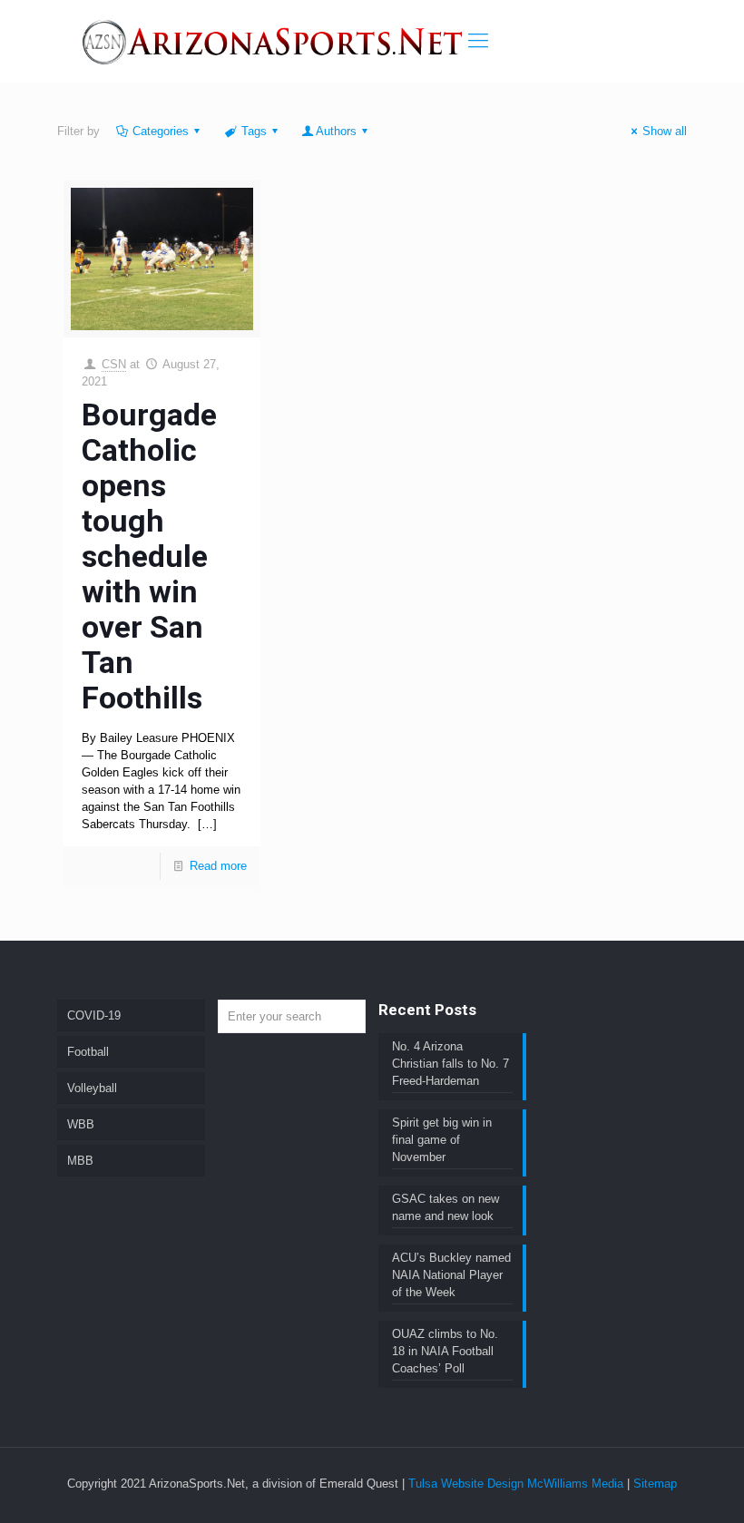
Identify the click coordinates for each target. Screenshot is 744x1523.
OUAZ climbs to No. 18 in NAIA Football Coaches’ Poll (445, 1351)
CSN (114, 364)
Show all (664, 131)
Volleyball (92, 1088)
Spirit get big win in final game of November (442, 1140)
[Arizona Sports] (274, 41)
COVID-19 (94, 1015)
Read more (218, 866)
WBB (80, 1124)
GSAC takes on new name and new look (445, 1207)
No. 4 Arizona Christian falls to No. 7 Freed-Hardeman (450, 1064)
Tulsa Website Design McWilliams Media (517, 1483)
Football (88, 1052)
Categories (160, 131)
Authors (336, 131)
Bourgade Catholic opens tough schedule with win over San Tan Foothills (149, 556)
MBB (80, 1160)
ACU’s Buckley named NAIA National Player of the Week (451, 1275)
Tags (254, 131)
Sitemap (655, 1483)
